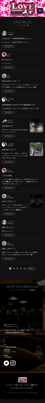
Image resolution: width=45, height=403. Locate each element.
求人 (22, 388)
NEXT (31, 268)
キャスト (26, 385)
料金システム (19, 385)
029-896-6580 (10, 347)
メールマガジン (29, 388)
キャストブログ (14, 388)
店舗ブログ (34, 385)
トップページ (10, 385)
